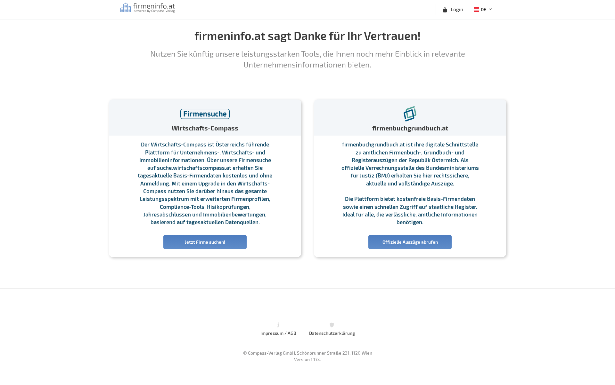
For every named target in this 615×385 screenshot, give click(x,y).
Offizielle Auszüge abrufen (410, 242)
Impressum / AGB (278, 332)
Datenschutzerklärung (332, 332)
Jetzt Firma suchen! (205, 242)
